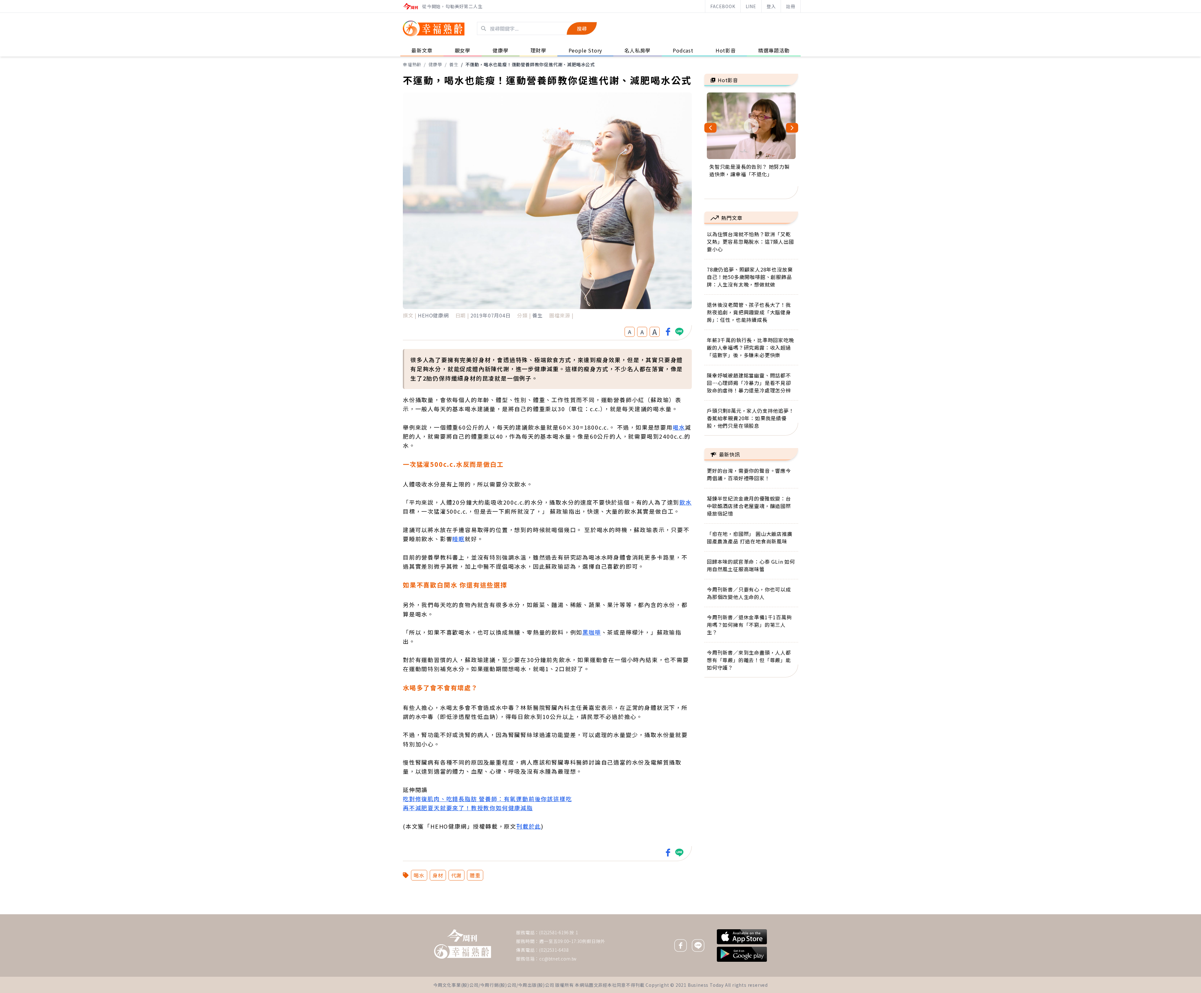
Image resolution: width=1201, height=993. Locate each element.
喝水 (679, 427)
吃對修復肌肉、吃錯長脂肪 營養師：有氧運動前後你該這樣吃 (487, 799)
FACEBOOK (722, 6)
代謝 (456, 875)
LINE (751, 6)
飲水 (685, 502)
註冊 (790, 6)
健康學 (435, 64)
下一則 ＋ (720, 914)
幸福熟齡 (412, 64)
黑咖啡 (591, 632)
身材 (438, 875)
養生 (454, 64)
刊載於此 (528, 826)
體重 (475, 875)
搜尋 (582, 28)
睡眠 (458, 539)
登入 (771, 6)
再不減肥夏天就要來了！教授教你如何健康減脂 (468, 808)
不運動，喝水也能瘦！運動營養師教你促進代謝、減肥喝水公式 (530, 64)
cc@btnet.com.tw (558, 959)
